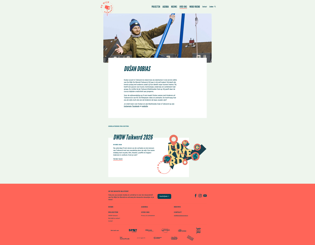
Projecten (156, 6)
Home (110, 207)
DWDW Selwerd (113, 215)
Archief (110, 221)
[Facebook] (195, 195)
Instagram (127, 106)
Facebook (135, 106)
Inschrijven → (164, 196)
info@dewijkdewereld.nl (181, 215)
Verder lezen (118, 159)
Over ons (183, 6)
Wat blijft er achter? (114, 218)
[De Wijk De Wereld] (107, 8)
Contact (204, 6)
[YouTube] (205, 195)
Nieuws (174, 6)
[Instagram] (200, 195)
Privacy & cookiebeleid (148, 215)
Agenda (166, 6)
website (145, 106)
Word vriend (194, 6)
